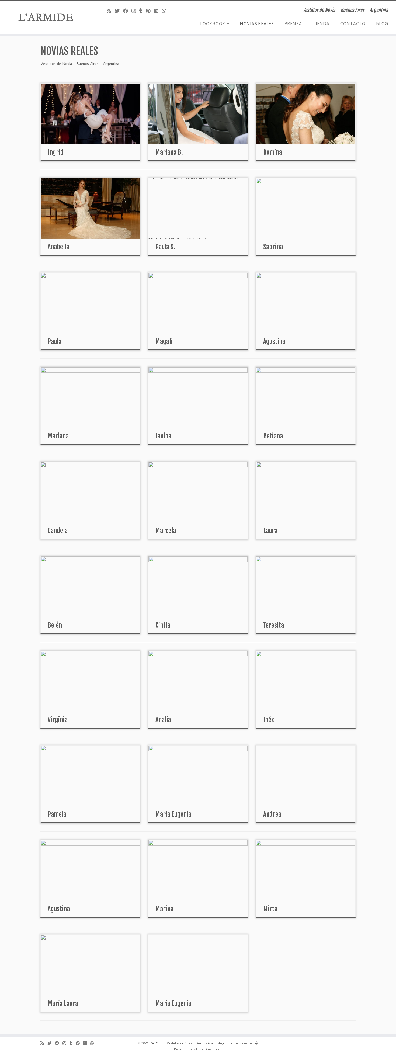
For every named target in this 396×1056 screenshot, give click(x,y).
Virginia (58, 720)
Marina (164, 909)
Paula (54, 341)
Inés (268, 720)
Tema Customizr (209, 1049)
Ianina (163, 436)
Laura (270, 531)
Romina (272, 152)
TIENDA (320, 23)
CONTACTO (352, 23)
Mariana (58, 436)
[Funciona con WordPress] (256, 1042)
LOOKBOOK (213, 23)
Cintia (162, 625)
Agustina (274, 341)
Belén (55, 625)
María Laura (63, 1003)
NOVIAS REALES (257, 23)
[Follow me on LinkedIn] (158, 10)
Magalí (163, 341)
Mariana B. (169, 152)
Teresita (273, 625)
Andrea (272, 814)
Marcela (165, 531)
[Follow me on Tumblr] (142, 10)
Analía (163, 720)
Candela (58, 531)
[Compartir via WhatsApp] (166, 10)
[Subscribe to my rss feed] (111, 10)
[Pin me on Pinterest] (150, 10)
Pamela (57, 814)
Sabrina (273, 247)
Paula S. (165, 247)
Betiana (273, 436)
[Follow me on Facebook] (127, 10)
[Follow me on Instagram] (135, 10)
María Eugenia (173, 814)
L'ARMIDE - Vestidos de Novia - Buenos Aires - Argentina (191, 1043)
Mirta (270, 909)
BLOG (382, 23)
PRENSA (293, 23)
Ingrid (56, 152)
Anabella (58, 247)
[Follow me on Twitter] (119, 10)
